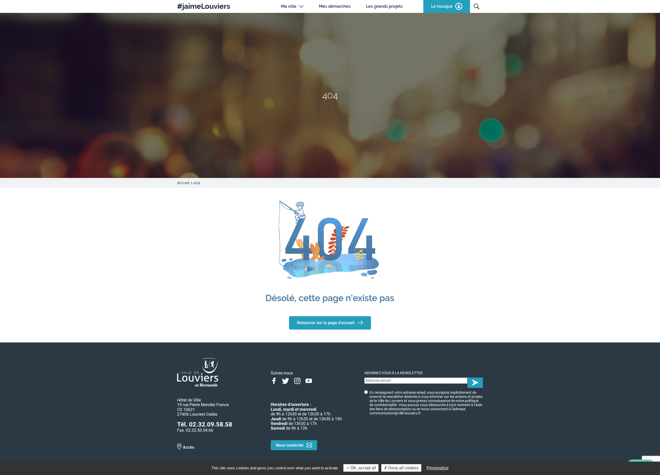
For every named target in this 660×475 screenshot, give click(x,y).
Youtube (309, 380)
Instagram (297, 380)
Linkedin (320, 380)
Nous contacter (290, 445)
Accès (188, 447)
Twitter (285, 380)
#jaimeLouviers (203, 6)
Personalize (438, 468)
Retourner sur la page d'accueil (325, 322)
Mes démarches (335, 6)
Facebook (274, 380)
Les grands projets (384, 6)
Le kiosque (442, 6)
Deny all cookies (403, 468)
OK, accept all (362, 468)
